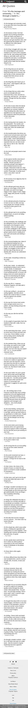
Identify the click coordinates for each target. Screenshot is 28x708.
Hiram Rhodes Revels (13, 684)
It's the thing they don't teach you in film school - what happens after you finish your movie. (14, 83)
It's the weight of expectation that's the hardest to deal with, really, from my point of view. (15, 323)
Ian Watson (13, 681)
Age (13, 697)
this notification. (21, 707)
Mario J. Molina (13, 686)
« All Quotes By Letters (9, 19)
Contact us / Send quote (13, 667)
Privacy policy (13, 673)
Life (13, 700)
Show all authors (13, 689)
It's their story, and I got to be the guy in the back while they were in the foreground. (15, 479)
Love (13, 695)
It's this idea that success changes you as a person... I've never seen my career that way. (15, 519)
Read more (10, 707)
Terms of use (13, 670)
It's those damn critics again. (12, 551)
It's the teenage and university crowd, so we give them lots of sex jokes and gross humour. (15, 25)
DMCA (13, 675)
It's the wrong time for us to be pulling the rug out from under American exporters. (15, 447)
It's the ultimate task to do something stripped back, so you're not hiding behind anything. (15, 214)
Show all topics (13, 703)
